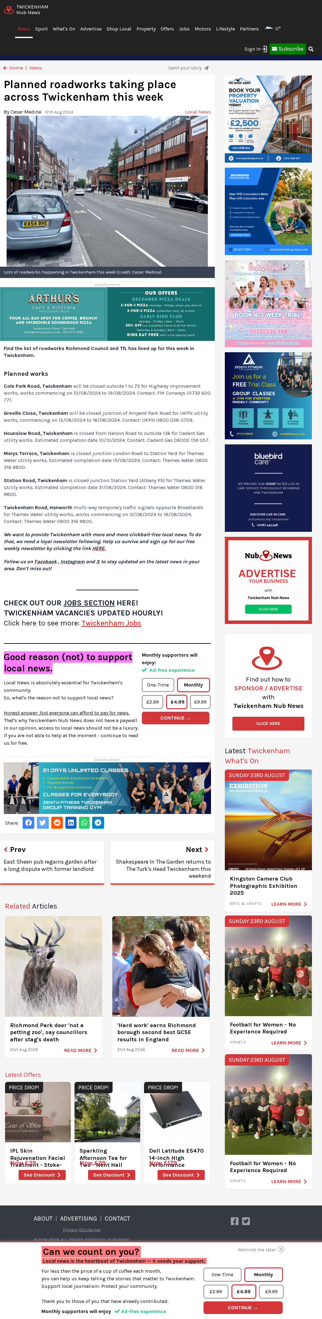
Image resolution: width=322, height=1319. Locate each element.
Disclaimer (90, 1230)
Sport (41, 29)
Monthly (193, 685)
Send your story (185, 68)
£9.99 (200, 702)
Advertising (78, 1218)
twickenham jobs (111, 623)
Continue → (175, 718)
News (24, 29)
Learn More (286, 904)
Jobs (184, 29)
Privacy (70, 1230)
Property (146, 29)
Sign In (253, 49)
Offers (167, 29)
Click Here (268, 723)
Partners (249, 29)
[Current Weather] (283, 28)
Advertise (91, 29)
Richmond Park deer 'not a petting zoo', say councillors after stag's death (48, 1032)
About (43, 1218)
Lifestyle (225, 29)
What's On (64, 29)
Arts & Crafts (246, 903)
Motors (203, 29)
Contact (117, 1218)
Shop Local (119, 29)
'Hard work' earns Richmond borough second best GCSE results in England (156, 1032)
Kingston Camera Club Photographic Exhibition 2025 (263, 885)
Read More (78, 1050)
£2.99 (153, 702)
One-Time (158, 685)
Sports (238, 1042)
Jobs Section (89, 602)
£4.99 (178, 702)
